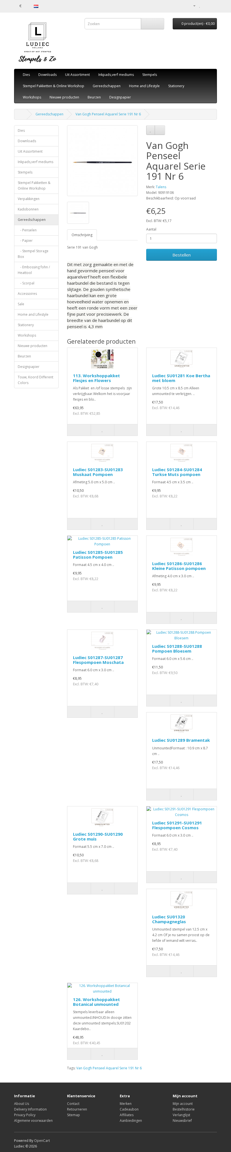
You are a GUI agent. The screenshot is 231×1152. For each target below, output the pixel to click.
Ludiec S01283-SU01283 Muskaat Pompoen (98, 472)
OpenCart (42, 1140)
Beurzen (94, 97)
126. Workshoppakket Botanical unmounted (96, 1002)
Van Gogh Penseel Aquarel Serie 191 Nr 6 (108, 114)
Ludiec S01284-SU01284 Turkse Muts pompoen (177, 472)
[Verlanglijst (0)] (200, 5)
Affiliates (127, 1114)
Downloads (47, 74)
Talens (161, 187)
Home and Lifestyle (144, 86)
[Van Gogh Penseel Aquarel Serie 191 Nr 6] (102, 160)
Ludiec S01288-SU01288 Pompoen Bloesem (177, 648)
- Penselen (27, 230)
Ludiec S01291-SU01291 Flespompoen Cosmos (177, 825)
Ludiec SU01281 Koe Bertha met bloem (181, 378)
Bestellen (181, 255)
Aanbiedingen (131, 1120)
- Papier (25, 240)
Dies (26, 74)
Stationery (176, 86)
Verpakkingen (28, 198)
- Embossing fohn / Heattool (34, 270)
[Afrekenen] (212, 5)
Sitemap (73, 1114)
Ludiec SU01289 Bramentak (181, 740)
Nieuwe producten (64, 97)
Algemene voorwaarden (33, 1120)
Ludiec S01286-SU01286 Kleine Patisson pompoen (179, 566)
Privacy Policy (24, 1114)
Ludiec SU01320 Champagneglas (169, 919)
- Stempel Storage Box (33, 254)
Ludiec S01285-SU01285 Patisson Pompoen (98, 554)
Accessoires (27, 293)
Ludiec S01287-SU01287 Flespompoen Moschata (98, 660)
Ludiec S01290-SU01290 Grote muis (98, 836)
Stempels (149, 74)
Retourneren (77, 1109)
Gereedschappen (107, 86)
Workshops (32, 97)
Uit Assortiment (77, 74)
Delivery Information (30, 1109)
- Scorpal (26, 283)
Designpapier (120, 97)
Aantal (151, 229)
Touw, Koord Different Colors (35, 380)
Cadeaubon (129, 1109)
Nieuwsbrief (182, 1120)
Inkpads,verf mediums (116, 74)
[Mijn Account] (192, 5)
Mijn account (183, 1103)
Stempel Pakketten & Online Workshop (53, 86)
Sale (21, 304)
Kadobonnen (28, 209)
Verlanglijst (181, 1114)
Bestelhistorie (184, 1109)
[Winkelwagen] (205, 5)
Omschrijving (82, 234)
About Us (21, 1103)
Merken (126, 1103)
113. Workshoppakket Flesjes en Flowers (96, 378)
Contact (73, 1103)
